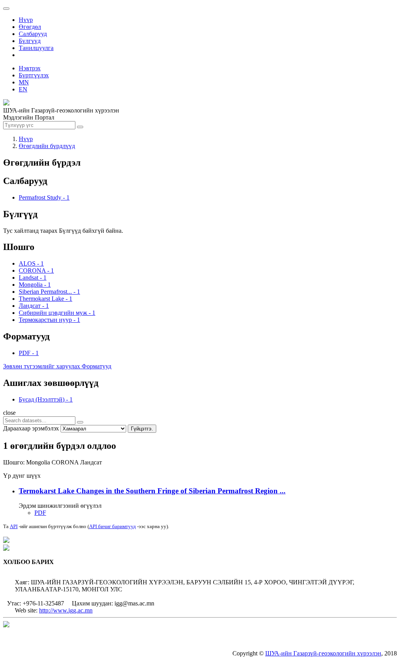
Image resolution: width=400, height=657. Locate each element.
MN (24, 82)
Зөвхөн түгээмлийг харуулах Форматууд (57, 366)
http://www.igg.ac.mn (66, 610)
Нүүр (26, 19)
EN (23, 89)
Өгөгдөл (30, 26)
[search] (80, 422)
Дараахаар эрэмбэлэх (31, 428)
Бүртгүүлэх (34, 75)
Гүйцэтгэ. (142, 429)
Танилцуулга (36, 48)
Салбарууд (33, 33)
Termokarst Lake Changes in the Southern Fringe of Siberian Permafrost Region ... (152, 491)
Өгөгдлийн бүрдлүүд (47, 146)
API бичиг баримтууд (112, 526)
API (14, 526)
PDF (40, 512)
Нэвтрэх (30, 68)
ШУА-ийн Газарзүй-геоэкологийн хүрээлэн (323, 653)
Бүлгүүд (30, 40)
